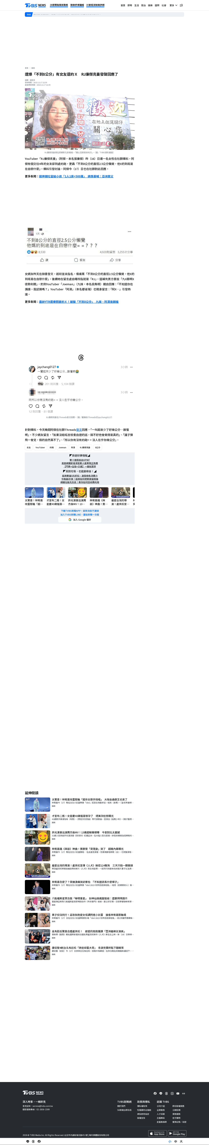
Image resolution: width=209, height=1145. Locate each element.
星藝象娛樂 (162, 1121)
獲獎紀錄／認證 (179, 1121)
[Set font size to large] (181, 1141)
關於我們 (121, 1106)
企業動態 (161, 1110)
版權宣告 (141, 1117)
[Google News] (183, 1093)
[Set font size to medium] (175, 1141)
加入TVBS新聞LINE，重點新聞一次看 (79, 514)
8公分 (97, 447)
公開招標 (176, 1110)
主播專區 (161, 1117)
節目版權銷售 (178, 1106)
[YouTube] (178, 1093)
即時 (130, 5)
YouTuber (40, 447)
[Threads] (166, 1093)
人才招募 (161, 1114)
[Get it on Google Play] (177, 1133)
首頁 (123, 5)
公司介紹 (161, 1106)
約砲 (52, 447)
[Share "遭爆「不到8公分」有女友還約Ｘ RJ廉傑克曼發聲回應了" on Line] (27, 1141)
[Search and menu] (181, 5)
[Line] (161, 1093)
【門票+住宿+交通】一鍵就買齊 (80, 466)
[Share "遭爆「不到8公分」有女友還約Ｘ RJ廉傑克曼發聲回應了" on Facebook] (39, 1141)
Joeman (62, 447)
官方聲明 (176, 1117)
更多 (172, 5)
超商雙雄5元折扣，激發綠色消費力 (80, 475)
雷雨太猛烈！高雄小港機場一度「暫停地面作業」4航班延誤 (59, 14)
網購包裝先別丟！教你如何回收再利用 (79, 482)
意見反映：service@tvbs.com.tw (38, 1106)
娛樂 (150, 5)
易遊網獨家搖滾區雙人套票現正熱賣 (80, 463)
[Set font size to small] (170, 1141)
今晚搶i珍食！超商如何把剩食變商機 (79, 479)
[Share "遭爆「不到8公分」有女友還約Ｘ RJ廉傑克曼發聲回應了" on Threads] (33, 1141)
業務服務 (176, 1114)
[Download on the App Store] (157, 1133)
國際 (157, 5)
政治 (143, 5)
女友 (29, 447)
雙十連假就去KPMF (80, 460)
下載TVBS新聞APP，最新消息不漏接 (80, 510)
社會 (164, 5)
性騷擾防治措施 (144, 1110)
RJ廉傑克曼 (85, 447)
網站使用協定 (143, 1114)
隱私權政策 (142, 1106)
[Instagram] (172, 1093)
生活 (136, 5)
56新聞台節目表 (124, 1110)
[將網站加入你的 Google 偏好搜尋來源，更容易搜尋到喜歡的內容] (79, 519)
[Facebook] (155, 1093)
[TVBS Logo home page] (35, 5)
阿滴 (73, 447)
